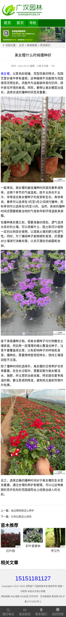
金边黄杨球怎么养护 (22, 510)
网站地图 (5, 596)
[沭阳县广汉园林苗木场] (33, 10)
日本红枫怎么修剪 (21, 516)
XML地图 (14, 596)
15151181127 (33, 578)
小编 (39, 66)
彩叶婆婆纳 (33, 545)
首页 (7, 23)
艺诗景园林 (45, 596)
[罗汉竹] (55, 537)
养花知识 (45, 45)
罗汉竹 (55, 550)
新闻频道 (32, 45)
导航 (32, 23)
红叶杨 (10, 550)
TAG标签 (24, 596)
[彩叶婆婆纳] (33, 535)
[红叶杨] (10, 537)
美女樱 (5, 73)
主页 (21, 45)
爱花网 (55, 596)
